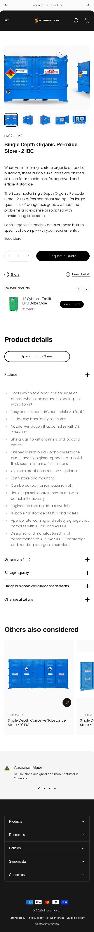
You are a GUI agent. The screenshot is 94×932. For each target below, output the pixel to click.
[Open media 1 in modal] (60, 53)
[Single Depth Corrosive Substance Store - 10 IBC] (39, 675)
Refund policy (17, 918)
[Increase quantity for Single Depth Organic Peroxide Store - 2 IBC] (28, 255)
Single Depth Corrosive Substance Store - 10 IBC (37, 722)
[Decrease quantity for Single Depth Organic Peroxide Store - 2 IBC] (9, 255)
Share (14, 274)
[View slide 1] (39, 788)
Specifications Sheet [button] (37, 356)
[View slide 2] (44, 788)
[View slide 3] (49, 788)
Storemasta (15, 715)
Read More (12, 239)
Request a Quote (63, 256)
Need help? (81, 274)
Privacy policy (36, 918)
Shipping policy (76, 918)
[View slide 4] (54, 788)
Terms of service (55, 918)
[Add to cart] (67, 702)
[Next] (88, 5)
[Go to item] (11, 120)
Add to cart (71, 304)
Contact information (47, 924)
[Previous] (6, 5)
